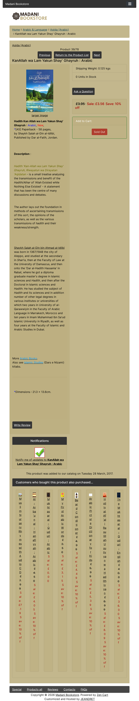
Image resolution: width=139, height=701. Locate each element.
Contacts (69, 689)
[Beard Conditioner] (76, 495)
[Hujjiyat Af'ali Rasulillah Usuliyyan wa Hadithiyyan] (104, 494)
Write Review (22, 425)
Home (16, 29)
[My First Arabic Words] (62, 494)
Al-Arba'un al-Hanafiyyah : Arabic (34, 532)
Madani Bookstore (67, 695)
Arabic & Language (35, 29)
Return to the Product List (72, 55)
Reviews (53, 689)
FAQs (84, 689)
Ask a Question (83, 91)
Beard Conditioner (76, 517)
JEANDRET (88, 699)
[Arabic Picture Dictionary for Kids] (90, 494)
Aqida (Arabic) (59, 29)
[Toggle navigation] (130, 3)
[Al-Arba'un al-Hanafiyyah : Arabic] (34, 494)
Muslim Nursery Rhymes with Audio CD (20, 535)
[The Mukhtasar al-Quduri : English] (118, 494)
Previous (44, 55)
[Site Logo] (29, 16)
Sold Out (99, 132)
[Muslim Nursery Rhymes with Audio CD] (20, 494)
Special (17, 689)
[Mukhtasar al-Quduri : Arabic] (48, 494)
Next (97, 55)
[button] (108, 687)
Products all (34, 689)
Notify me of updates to (40, 462)
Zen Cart (102, 695)
